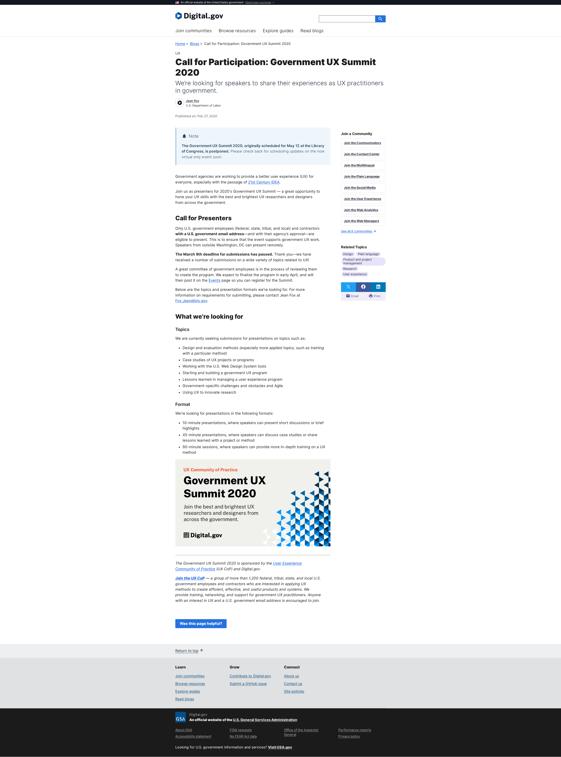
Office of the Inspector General (301, 732)
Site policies (294, 691)
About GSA (183, 730)
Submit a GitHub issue (248, 683)
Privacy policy (349, 736)
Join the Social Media (360, 187)
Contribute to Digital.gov (250, 676)
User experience (355, 274)
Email (354, 296)
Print (376, 296)
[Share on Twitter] (348, 287)
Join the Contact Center (362, 154)
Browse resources (237, 30)
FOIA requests (241, 730)
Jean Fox (192, 101)
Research (350, 268)
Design (348, 254)
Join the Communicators (362, 143)
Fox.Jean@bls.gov (191, 301)
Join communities (193, 30)
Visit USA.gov (280, 747)
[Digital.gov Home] (227, 16)
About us (291, 676)
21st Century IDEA (263, 182)
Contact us (293, 683)
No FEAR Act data (243, 736)
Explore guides (278, 30)
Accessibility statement (193, 736)
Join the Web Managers (361, 221)
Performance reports (354, 730)
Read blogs (311, 30)
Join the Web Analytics (361, 210)
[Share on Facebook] (363, 287)
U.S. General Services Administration (265, 720)
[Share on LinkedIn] (378, 287)
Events (214, 280)
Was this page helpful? (201, 623)
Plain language (368, 254)
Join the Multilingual (359, 165)
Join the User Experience (362, 199)
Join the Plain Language (362, 176)
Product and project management (357, 261)
